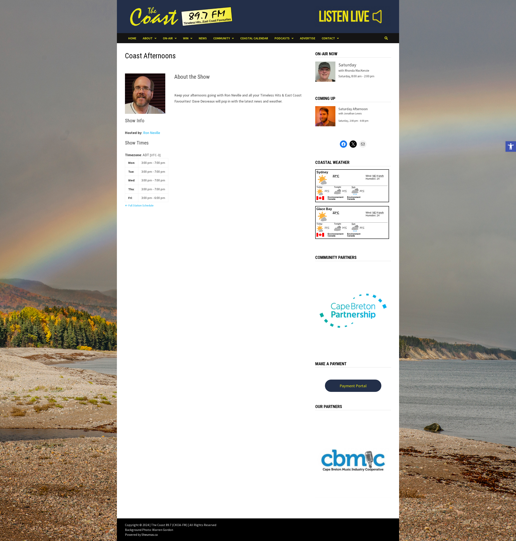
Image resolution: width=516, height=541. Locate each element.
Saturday (347, 65)
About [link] (148, 38)
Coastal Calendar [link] (254, 38)
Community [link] (221, 38)
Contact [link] (328, 38)
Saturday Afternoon (353, 109)
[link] (511, 146)
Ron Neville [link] (151, 132)
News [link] (203, 38)
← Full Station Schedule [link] (139, 205)
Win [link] (185, 38)
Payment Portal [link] (353, 385)
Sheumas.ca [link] (149, 535)
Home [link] (132, 38)
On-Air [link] (168, 38)
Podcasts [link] (282, 38)
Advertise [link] (307, 38)
